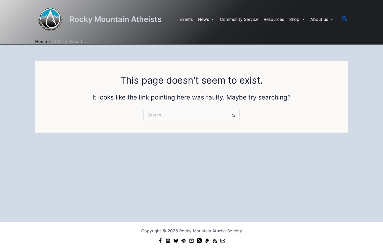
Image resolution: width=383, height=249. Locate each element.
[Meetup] (183, 240)
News (203, 19)
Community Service (239, 19)
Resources (274, 19)
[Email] (222, 240)
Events (186, 19)
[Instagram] (168, 240)
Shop (294, 19)
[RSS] (215, 240)
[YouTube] (191, 240)
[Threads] (199, 240)
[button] (345, 19)
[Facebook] (160, 240)
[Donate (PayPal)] (207, 240)
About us (319, 19)
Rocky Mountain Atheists (116, 19)
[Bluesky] (176, 240)
